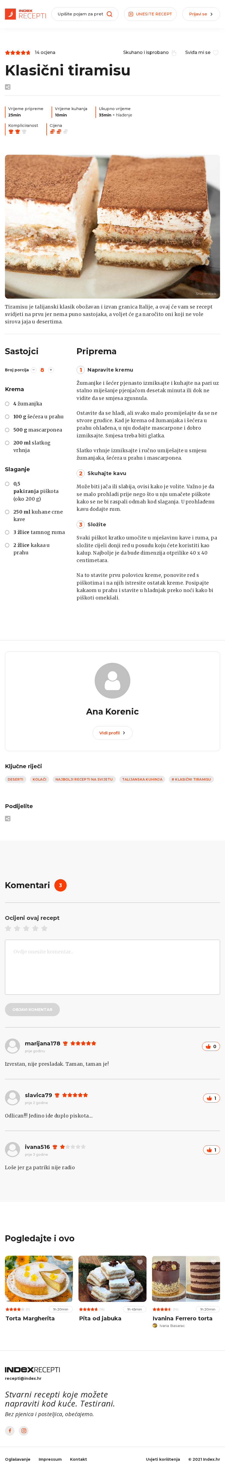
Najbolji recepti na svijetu (84, 779)
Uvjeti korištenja (163, 1459)
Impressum (50, 1459)
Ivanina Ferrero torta (183, 1318)
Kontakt (78, 1459)
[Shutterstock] (112, 227)
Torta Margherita (30, 1318)
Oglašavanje (17, 1459)
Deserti (16, 779)
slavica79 (38, 1095)
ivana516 (37, 1147)
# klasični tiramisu (191, 779)
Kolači (39, 779)
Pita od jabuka (100, 1318)
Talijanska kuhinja (142, 779)
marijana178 (42, 1043)
